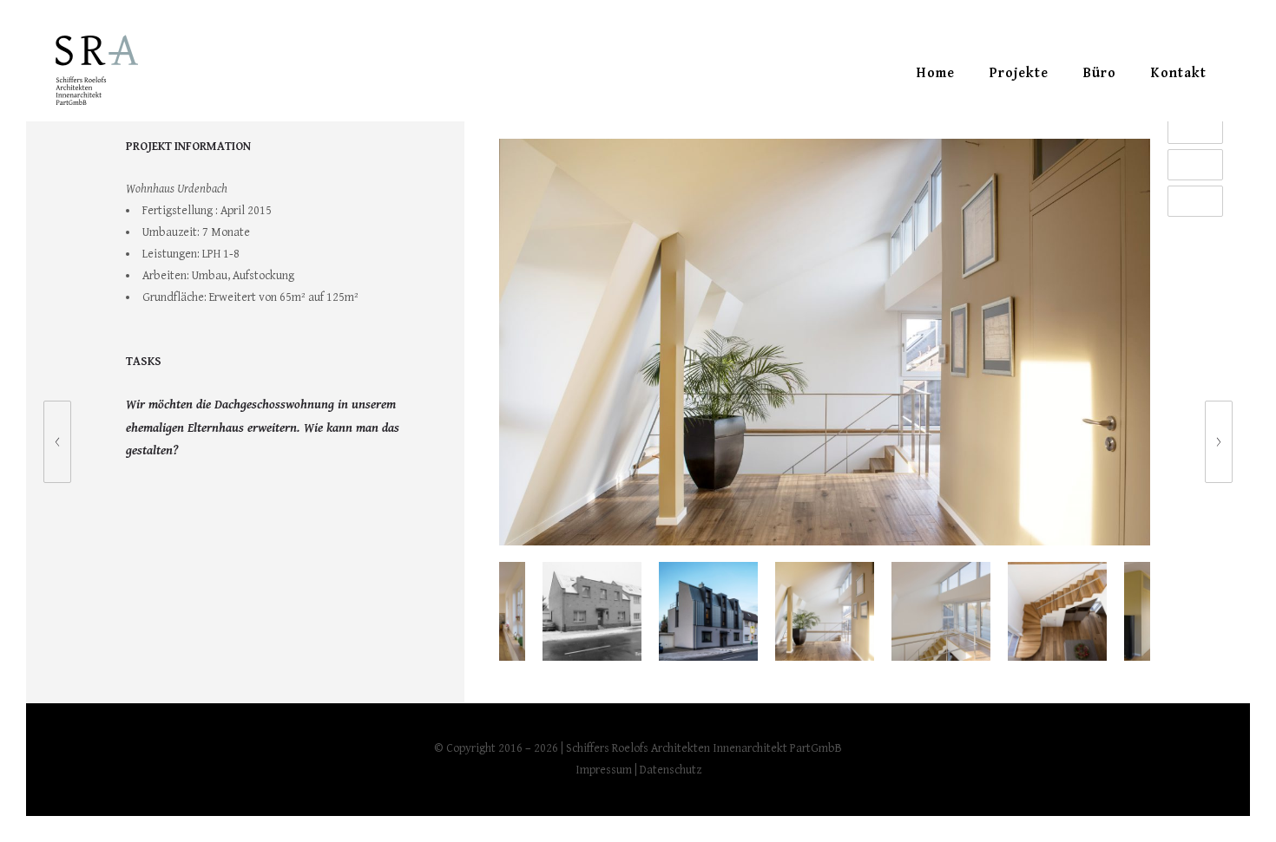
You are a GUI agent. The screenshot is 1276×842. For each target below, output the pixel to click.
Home (936, 73)
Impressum (604, 770)
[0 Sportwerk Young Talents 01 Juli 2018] (1227, 442)
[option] (824, 346)
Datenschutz (670, 770)
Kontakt (1179, 73)
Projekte (1019, 73)
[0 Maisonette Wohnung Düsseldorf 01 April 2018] (48, 442)
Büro (1099, 73)
